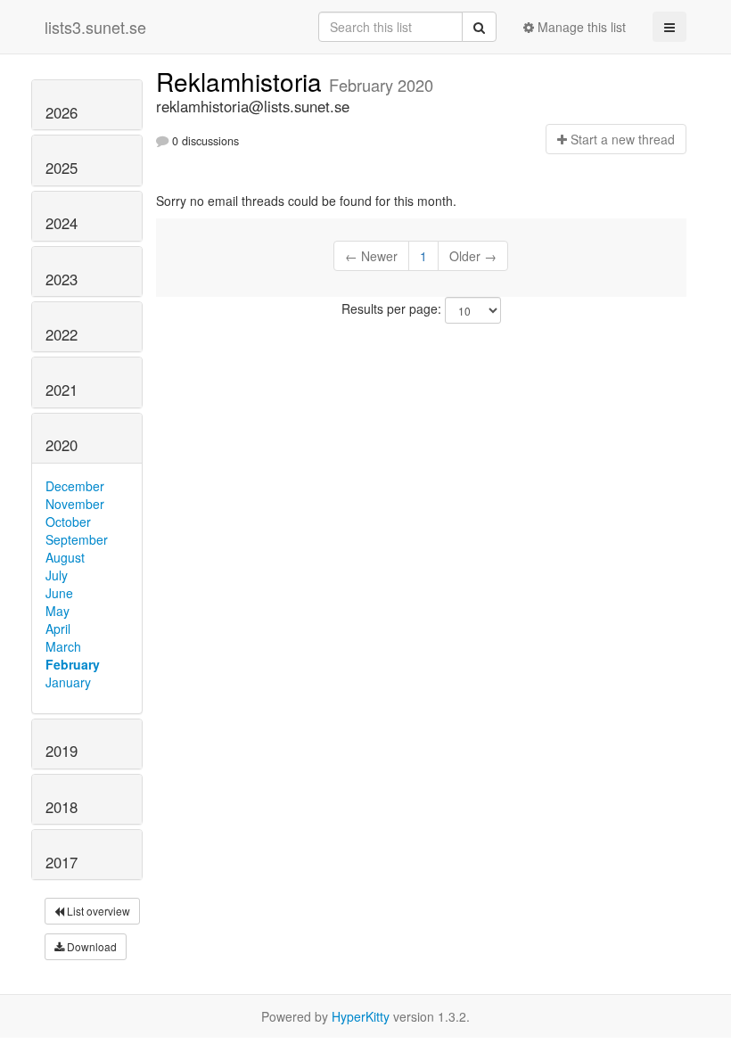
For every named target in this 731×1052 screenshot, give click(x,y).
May (57, 611)
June (59, 593)
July (56, 575)
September (76, 539)
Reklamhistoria (242, 81)
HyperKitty (361, 1016)
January (68, 682)
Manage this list (580, 27)
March (63, 646)
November (74, 504)
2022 (61, 334)
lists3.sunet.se (95, 26)
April (57, 628)
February (72, 664)
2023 (61, 279)
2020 (61, 445)
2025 (61, 167)
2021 (61, 389)
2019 (61, 750)
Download (90, 946)
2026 (61, 112)
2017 (61, 862)
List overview (97, 910)
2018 (61, 807)
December (74, 486)
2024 (61, 223)
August (65, 557)
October (68, 521)
